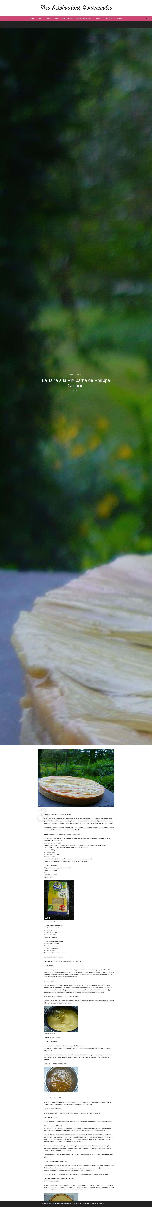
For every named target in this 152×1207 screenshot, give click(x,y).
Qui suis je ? (109, 18)
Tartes (71, 374)
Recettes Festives (67, 18)
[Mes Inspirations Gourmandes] (76, 8)
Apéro (57, 18)
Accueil (32, 18)
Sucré (48, 18)
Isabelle (77, 390)
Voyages (98, 18)
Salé (39, 18)
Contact (119, 18)
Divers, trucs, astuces (84, 18)
